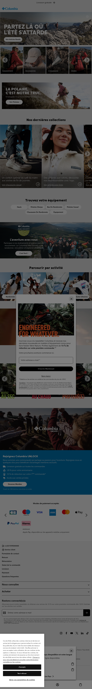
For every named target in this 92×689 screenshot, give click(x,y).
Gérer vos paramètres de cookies (22, 680)
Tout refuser (22, 673)
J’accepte (22, 667)
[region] (22, 660)
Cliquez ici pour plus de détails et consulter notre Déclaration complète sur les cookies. (21, 659)
